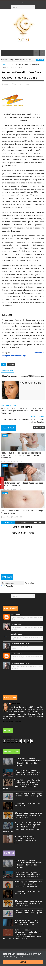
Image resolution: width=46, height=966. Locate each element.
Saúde (11, 65)
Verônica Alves (16, 634)
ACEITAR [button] (23, 962)
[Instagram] (26, 2)
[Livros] (21, 599)
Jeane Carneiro (16, 654)
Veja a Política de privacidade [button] (25, 957)
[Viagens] (19, 599)
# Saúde (11, 364)
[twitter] (22, 3)
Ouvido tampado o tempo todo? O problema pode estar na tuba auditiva (22, 484)
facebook (37, 522)
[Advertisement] (23, 682)
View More (40, 428)
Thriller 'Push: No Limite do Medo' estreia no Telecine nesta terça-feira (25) (27, 922)
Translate (9, 586)
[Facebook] (19, 2)
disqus (22, 522)
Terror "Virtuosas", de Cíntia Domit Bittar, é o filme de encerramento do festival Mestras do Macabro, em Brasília (21, 784)
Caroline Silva (16, 624)
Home (4, 65)
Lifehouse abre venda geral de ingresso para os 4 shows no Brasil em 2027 (28, 815)
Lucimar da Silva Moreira (20, 644)
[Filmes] (23, 599)
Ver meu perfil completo (12, 722)
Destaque (33, 60)
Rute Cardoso (16, 615)
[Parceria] (26, 599)
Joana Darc (16, 704)
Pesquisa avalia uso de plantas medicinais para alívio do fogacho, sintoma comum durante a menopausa (21, 455)
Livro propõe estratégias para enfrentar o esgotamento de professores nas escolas (28, 884)
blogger (8, 522)
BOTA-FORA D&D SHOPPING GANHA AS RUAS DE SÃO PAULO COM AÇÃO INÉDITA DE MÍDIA (27, 772)
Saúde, (27, 84)
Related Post (8, 428)
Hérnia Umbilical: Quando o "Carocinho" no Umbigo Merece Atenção (22, 512)
